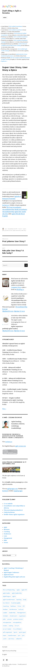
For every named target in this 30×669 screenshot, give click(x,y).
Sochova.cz (5, 205)
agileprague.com (12, 488)
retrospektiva (17, 622)
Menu (4, 17)
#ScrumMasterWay (9, 590)
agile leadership (17, 593)
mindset (5, 616)
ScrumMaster (17, 629)
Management (8, 538)
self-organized (7, 632)
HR (24, 606)
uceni (4, 639)
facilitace (13, 606)
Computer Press (16, 287)
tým (23, 635)
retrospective (7, 622)
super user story (17, 230)
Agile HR (24, 590)
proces (9, 619)
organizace (22, 616)
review (5, 625)
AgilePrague (7, 596)
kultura (21, 609)
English (4, 654)
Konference (7, 534)
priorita (7, 230)
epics (24, 228)
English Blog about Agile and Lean (14, 577)
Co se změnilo (8, 503)
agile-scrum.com (20, 446)
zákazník (19, 639)
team (4, 635)
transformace (12, 635)
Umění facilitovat (9, 512)
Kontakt (4, 647)
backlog (18, 599)
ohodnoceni (13, 616)
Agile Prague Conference (11, 572)
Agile (5, 527)
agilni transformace (9, 599)
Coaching (7, 531)
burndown (6, 603)
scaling (11, 625)
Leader (5, 612)
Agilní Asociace (9, 574)
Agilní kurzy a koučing (9, 650)
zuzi (6, 228)
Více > (4, 409)
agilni (14, 596)
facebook (5, 491)
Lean (5, 536)
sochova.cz (8, 441)
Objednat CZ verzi (19, 311)
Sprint (15, 632)
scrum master (7, 629)
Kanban (5, 609)
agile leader (6, 593)
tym (19, 635)
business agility (15, 603)
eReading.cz (20, 289)
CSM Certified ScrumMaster (15, 26)
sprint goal (22, 632)
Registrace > (4, 61)
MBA (5, 540)
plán (3, 230)
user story (23, 230)
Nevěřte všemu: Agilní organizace (14, 514)
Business (7, 529)
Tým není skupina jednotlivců (13, 510)
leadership (12, 612)
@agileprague (18, 491)
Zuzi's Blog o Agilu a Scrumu (9, 664)
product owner (18, 619)
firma (19, 606)
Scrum (20, 228)
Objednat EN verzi (7, 311)
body (24, 599)
